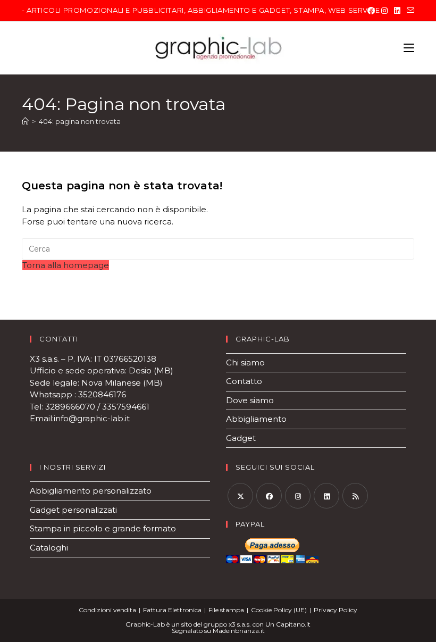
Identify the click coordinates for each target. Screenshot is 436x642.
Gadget (241, 438)
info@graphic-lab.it (93, 418)
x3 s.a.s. (240, 624)
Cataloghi (49, 548)
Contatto (244, 381)
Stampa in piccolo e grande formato (103, 528)
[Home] (25, 121)
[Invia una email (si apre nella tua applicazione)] (409, 10)
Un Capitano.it (288, 624)
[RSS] (355, 495)
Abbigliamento (256, 419)
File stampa (226, 610)
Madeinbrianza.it (239, 631)
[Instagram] (384, 10)
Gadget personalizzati (73, 510)
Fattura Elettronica (172, 610)
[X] (240, 495)
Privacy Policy (335, 610)
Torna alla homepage (65, 265)
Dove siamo (250, 400)
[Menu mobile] (409, 48)
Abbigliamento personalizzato (91, 491)
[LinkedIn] (397, 10)
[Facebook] (371, 10)
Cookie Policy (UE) (279, 610)
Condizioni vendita (107, 610)
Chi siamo (245, 362)
